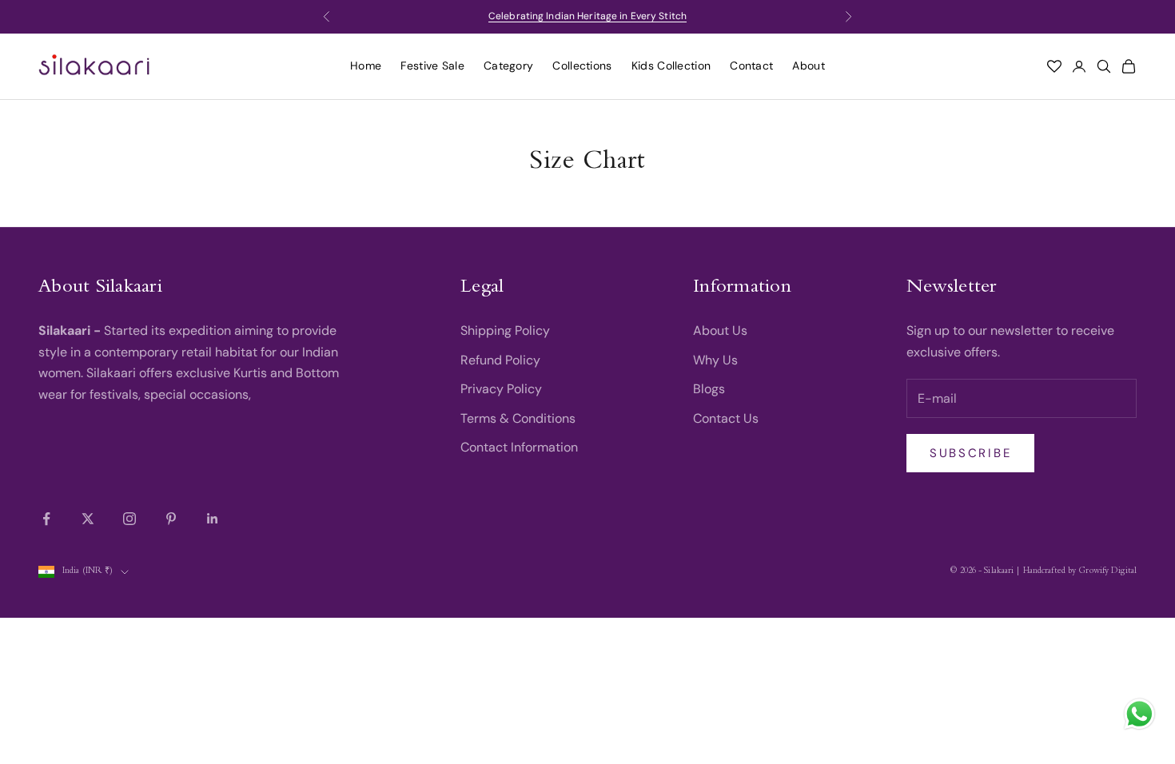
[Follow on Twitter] (88, 519)
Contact (751, 65)
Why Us (715, 360)
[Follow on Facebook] (46, 519)
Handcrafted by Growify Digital (1080, 571)
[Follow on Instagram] (129, 519)
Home (365, 65)
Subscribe (970, 453)
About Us (720, 330)
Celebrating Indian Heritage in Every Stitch (587, 16)
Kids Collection (671, 65)
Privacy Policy (501, 388)
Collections (581, 65)
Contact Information (519, 447)
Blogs (709, 388)
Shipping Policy (505, 330)
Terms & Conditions (518, 418)
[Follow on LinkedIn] (213, 519)
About (808, 65)
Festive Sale (432, 65)
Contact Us (726, 418)
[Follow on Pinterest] (171, 519)
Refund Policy (500, 360)
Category (508, 65)
